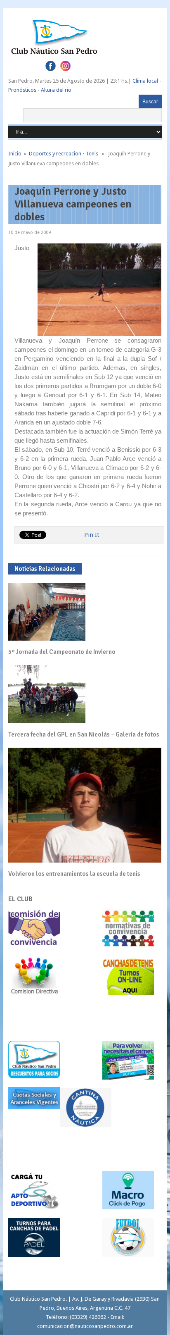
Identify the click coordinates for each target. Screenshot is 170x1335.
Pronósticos (22, 90)
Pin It (91, 535)
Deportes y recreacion (55, 153)
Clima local (145, 81)
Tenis (92, 153)
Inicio (14, 153)
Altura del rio (56, 90)
